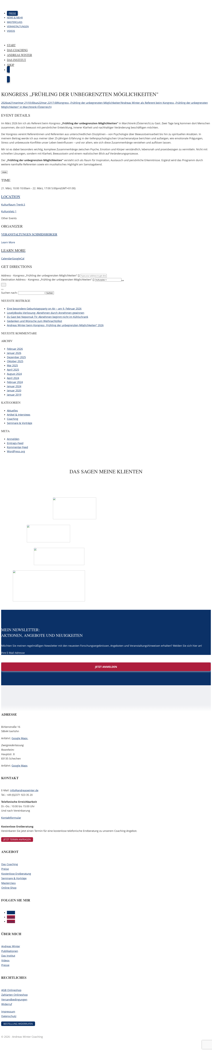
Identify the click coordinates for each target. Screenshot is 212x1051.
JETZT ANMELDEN (106, 667)
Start (11, 45)
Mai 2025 (12, 365)
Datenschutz (8, 1016)
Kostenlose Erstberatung (16, 873)
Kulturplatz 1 (8, 211)
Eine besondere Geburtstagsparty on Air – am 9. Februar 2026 (44, 308)
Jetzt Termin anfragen (17, 839)
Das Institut (16, 60)
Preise (12, 13)
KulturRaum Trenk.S (13, 204)
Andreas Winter (19, 55)
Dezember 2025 (16, 357)
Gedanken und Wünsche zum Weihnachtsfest (34, 321)
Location (10, 196)
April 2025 (13, 369)
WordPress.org (16, 451)
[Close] (2, 289)
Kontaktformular (11, 817)
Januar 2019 (14, 394)
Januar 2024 (14, 386)
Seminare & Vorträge (19, 423)
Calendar (6, 258)
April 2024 (13, 378)
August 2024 (14, 374)
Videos (11, 31)
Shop (10, 65)
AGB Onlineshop (11, 990)
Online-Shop (8, 887)
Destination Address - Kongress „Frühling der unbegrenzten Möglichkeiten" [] (47, 279)
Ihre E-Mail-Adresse (13, 652)
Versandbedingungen (14, 999)
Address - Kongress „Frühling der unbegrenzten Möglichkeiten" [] (40, 275)
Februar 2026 (15, 349)
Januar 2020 (14, 390)
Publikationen (9, 951)
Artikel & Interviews (18, 414)
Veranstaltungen (18, 26)
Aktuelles (12, 410)
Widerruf (6, 1004)
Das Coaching (17, 50)
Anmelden (13, 439)
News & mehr (15, 17)
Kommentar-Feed (17, 447)
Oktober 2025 (15, 361)
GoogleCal (18, 258)
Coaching (12, 419)
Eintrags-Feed (15, 443)
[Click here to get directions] (3, 284)
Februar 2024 (15, 382)
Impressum (8, 1011)
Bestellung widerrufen (18, 1023)
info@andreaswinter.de (24, 790)
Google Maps (20, 738)
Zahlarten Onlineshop (14, 994)
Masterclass (14, 22)
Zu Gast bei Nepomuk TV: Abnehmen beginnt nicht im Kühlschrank (47, 317)
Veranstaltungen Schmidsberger (29, 234)
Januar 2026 (14, 353)
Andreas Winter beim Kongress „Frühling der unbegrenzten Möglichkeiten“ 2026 (55, 325)
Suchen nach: (9, 292)
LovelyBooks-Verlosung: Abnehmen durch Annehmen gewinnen (45, 313)
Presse (5, 965)
